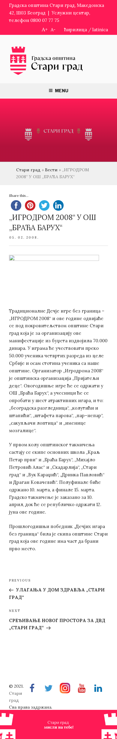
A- (53, 29)
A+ (45, 29)
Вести (51, 170)
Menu (61, 90)
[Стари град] (46, 74)
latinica (100, 29)
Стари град (28, 170)
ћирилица (75, 29)
